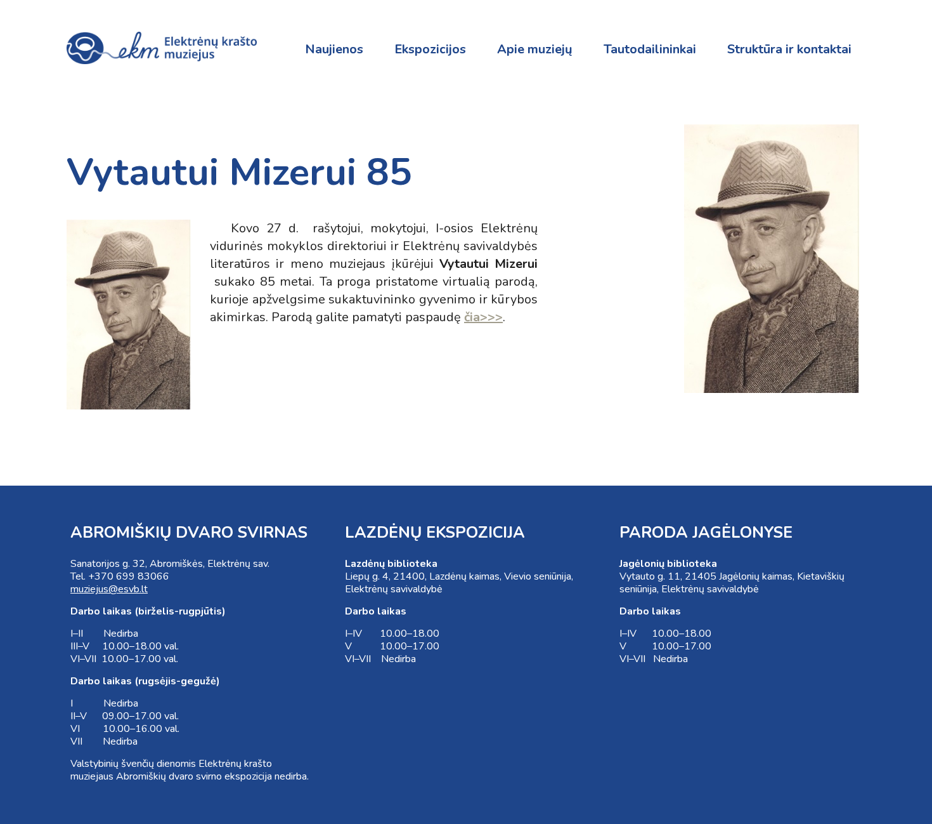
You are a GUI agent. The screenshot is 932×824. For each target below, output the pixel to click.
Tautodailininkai (650, 49)
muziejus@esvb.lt (109, 589)
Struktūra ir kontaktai (789, 49)
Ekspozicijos (430, 49)
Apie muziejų (535, 49)
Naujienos (334, 49)
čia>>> (483, 317)
